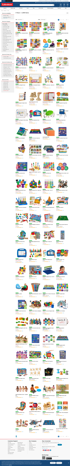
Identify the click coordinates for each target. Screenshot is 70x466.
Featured (59, 8)
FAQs (9, 451)
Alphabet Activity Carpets (60, 345)
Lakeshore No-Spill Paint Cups (21, 190)
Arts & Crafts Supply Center (20, 378)
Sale (65, 8)
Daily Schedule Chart (59, 241)
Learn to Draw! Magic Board (47, 259)
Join (59, 444)
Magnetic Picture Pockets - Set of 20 (35, 155)
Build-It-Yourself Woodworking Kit (48, 412)
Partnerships (31, 446)
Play (33, 8)
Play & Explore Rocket (32, 276)
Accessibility (19, 451)
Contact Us (9, 446)
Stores (57, 2)
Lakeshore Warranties (32, 447)
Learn (28, 8)
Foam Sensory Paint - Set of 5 (48, 190)
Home (2, 10)
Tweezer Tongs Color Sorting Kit (21, 207)
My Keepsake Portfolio (19, 155)
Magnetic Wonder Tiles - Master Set (35, 190)
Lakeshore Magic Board (19, 259)
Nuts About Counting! (19, 224)
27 (66, 19)
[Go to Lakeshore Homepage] (7, 4)
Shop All (5, 8)
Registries (51, 2)
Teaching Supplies (50, 8)
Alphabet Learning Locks (47, 173)
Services (48, 2)
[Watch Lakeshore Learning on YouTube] (48, 450)
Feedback (19, 446)
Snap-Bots (17, 429)
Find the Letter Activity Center (34, 207)
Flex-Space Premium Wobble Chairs (62, 378)
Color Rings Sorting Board (20, 276)
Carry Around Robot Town (20, 412)
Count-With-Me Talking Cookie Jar (34, 411)
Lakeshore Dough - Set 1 (60, 259)
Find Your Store (39, 2)
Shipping (9, 448)
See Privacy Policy (45, 448)
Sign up (43, 446)
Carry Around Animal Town (20, 241)
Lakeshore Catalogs (11, 452)
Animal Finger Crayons (33, 259)
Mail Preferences (20, 442)
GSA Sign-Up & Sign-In (21, 448)
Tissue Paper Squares (59, 207)
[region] (35, 463)
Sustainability (31, 448)
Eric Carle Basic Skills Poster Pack (61, 428)
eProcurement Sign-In (21, 447)
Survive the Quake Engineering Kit (48, 207)
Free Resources (44, 2)
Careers (30, 442)
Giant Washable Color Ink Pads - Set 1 (62, 173)
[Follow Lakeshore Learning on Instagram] (43, 450)
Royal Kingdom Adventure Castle (61, 190)
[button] (64, 5)
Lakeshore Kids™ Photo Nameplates (62, 412)
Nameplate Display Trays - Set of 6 (48, 276)
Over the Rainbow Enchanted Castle (22, 361)
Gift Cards (59, 2)
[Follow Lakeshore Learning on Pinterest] (47, 450)
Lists (54, 2)
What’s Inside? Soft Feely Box (48, 361)
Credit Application (10, 453)
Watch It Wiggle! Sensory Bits (61, 395)
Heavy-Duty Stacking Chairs (34, 378)
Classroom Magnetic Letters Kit (34, 224)
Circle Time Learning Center (20, 173)
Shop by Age (13, 8)
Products (5, 10)
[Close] (68, 463)
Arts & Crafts (41, 8)
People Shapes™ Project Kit (47, 241)
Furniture (20, 8)
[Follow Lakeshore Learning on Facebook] (45, 450)
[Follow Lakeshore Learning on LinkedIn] (50, 450)
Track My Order (10, 447)
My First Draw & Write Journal (48, 224)
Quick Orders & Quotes (65, 2)
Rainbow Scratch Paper (46, 378)
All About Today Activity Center (34, 345)
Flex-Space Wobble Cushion (33, 395)
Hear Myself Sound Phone (60, 276)
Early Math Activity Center (33, 361)
